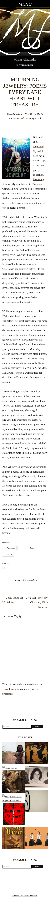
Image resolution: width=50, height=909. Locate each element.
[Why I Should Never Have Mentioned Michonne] (13, 753)
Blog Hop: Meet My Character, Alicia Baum (37, 602)
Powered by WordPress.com (24, 895)
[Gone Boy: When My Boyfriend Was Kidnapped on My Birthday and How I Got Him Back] (13, 782)
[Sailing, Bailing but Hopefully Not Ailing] (13, 798)
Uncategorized (33, 118)
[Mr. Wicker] (13, 838)
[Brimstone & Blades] (14, 814)
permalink (32, 580)
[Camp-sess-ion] (10, 768)
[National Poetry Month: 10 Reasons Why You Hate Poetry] (36, 801)
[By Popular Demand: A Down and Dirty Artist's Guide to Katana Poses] (36, 838)
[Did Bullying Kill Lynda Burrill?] (36, 777)
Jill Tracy (33, 184)
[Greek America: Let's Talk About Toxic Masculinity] (36, 753)
